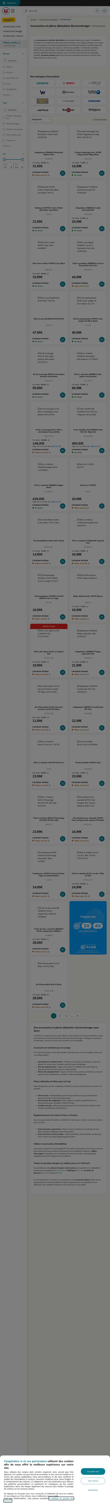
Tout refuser (93, 1481)
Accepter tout (93, 1471)
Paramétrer (93, 1490)
